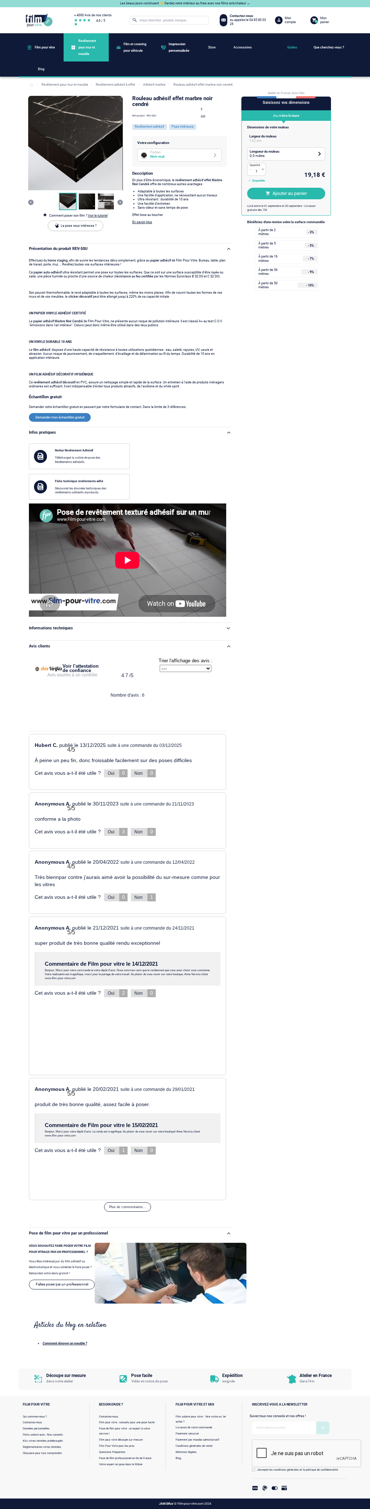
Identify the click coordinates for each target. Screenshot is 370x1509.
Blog (178, 1458)
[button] (68, 202)
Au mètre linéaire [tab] (286, 116)
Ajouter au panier (289, 193)
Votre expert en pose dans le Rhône (120, 1464)
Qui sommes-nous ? (35, 1416)
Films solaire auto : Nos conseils (43, 1434)
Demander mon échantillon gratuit (60, 417)
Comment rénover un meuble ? (65, 1343)
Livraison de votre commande (194, 1427)
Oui (116, 773)
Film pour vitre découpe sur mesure (121, 1439)
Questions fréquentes (112, 1452)
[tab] (286, 138)
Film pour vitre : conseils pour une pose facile (127, 1422)
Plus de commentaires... (127, 1207)
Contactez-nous (32, 1422)
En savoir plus (142, 222)
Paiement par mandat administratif (197, 1439)
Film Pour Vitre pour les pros (116, 1446)
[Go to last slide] (31, 202)
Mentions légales (186, 1452)
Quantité (255, 165)
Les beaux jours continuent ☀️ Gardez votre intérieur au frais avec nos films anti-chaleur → (185, 3)
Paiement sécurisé (187, 1433)
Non (143, 773)
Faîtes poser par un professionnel (62, 1284)
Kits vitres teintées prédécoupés (43, 1440)
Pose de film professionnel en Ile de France (125, 1458)
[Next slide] (120, 202)
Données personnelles (36, 1428)
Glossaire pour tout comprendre (42, 1453)
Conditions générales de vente (194, 1446)
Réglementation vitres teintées (42, 1447)
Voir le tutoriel (98, 215)
